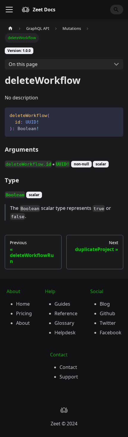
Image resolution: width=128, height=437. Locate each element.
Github (107, 313)
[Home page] (10, 28)
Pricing (24, 313)
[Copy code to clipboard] (116, 115)
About (23, 323)
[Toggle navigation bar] (9, 9)
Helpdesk (65, 332)
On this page (23, 64)
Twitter (108, 323)
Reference (65, 313)
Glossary (64, 323)
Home (23, 304)
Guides (62, 304)
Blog (105, 304)
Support (69, 376)
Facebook (110, 332)
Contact (68, 367)
